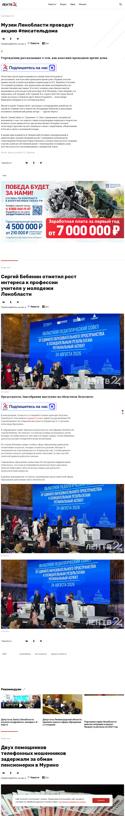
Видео (63, 4)
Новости (52, 4)
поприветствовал (34, 418)
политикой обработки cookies (72, 802)
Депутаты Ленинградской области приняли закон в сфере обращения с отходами (62, 722)
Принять (101, 800)
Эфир (72, 4)
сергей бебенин (25, 654)
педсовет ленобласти (59, 654)
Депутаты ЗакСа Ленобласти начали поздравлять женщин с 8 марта (19, 722)
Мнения (82, 4)
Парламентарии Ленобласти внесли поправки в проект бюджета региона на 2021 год (101, 724)
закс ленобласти (41, 654)
